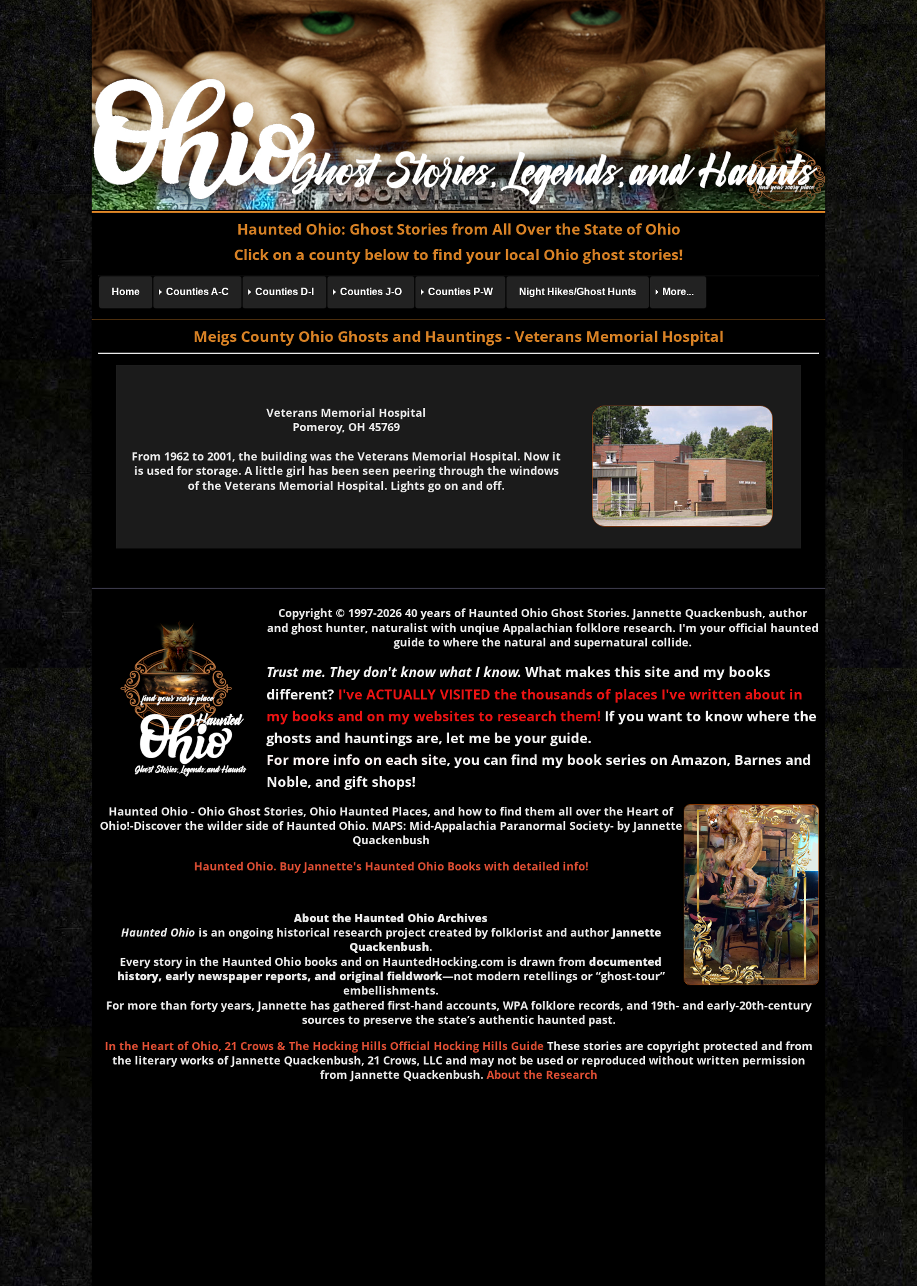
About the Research (542, 1074)
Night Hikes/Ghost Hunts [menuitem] (577, 291)
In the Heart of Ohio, (163, 1045)
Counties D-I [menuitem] (284, 291)
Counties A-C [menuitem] (197, 291)
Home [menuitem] (126, 291)
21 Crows (249, 1045)
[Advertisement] (458, 1181)
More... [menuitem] (678, 291)
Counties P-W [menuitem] (460, 291)
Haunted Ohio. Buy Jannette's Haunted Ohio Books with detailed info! (391, 866)
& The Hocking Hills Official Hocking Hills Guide (410, 1045)
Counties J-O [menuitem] (371, 291)
